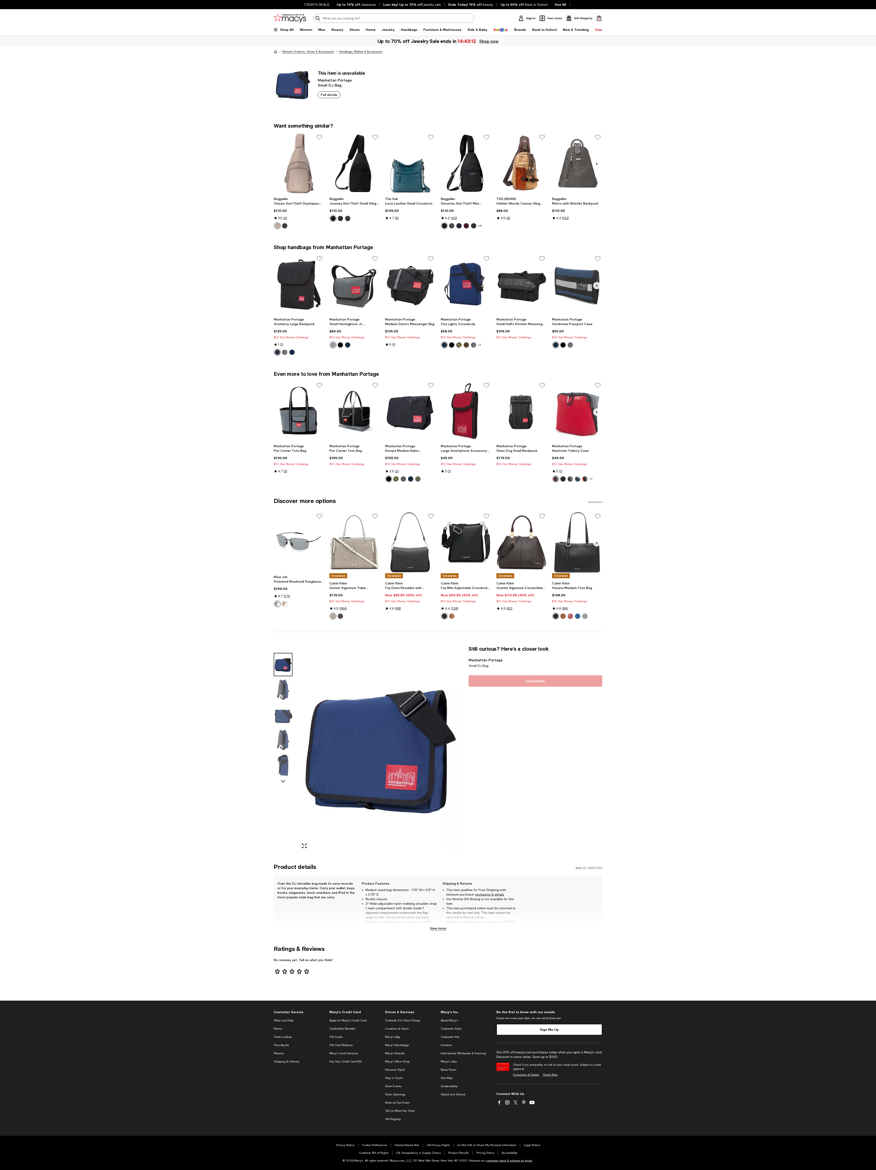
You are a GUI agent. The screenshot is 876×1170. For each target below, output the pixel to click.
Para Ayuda (281, 1045)
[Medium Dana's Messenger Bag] (410, 284)
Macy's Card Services (343, 1053)
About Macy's (449, 1020)
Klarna (278, 1028)
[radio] (277, 225)
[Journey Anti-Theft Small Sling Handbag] (354, 163)
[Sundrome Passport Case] (577, 284)
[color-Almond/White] (333, 616)
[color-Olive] (418, 479)
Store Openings (395, 1094)
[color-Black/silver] (555, 616)
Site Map (446, 1078)
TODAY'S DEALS (316, 4)
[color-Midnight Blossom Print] (347, 218)
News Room (448, 1069)
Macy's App (392, 1037)
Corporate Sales (451, 1028)
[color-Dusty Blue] (585, 616)
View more (438, 928)
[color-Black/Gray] (570, 479)
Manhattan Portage (335, 80)
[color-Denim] (577, 616)
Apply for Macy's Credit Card (348, 1020)
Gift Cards (335, 1037)
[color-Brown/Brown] (284, 604)
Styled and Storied (453, 1094)
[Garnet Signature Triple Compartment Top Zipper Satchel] (354, 542)
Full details (329, 95)
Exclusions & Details (526, 1074)
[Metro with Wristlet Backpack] (577, 163)
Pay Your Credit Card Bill (345, 1061)
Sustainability (449, 1086)
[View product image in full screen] (304, 846)
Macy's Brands (394, 1053)
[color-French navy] (459, 226)
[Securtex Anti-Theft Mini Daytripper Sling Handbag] (466, 163)
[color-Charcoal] (451, 226)
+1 (479, 345)
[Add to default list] (319, 137)
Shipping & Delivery (286, 1061)
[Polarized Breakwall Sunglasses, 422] (299, 542)
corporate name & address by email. (509, 1160)
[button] (368, 749)
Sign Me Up (549, 1029)
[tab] (283, 664)
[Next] (596, 164)
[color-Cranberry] (570, 616)
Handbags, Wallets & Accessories (360, 51)
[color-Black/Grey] (277, 604)
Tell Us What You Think (400, 1110)
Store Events (393, 1086)
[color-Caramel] (451, 616)
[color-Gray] (284, 352)
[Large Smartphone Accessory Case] (466, 411)
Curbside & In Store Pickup (402, 1020)
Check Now (550, 1074)
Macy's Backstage (397, 1045)
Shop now (489, 41)
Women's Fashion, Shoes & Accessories (308, 51)
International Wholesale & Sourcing (463, 1053)
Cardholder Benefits (342, 1028)
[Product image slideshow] (380, 749)
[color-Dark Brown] (466, 345)
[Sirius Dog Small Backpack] (521, 411)
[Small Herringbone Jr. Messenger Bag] (354, 284)
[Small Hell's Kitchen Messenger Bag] (521, 284)
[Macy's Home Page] (290, 18)
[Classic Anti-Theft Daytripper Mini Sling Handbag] (299, 163)
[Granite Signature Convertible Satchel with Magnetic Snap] (521, 542)
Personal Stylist (395, 1069)
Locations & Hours (397, 1028)
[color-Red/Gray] (555, 479)
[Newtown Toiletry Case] (577, 411)
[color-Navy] (292, 352)
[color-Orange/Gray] (585, 479)
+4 (480, 225)
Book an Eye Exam (397, 1102)
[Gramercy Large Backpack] (299, 284)
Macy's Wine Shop (397, 1061)
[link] (299, 213)
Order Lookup (283, 1037)
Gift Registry (393, 1119)
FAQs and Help (283, 1020)
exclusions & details (489, 894)
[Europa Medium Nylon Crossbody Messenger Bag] (410, 411)
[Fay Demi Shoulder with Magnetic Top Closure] (410, 542)
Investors (446, 1045)
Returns (279, 1053)
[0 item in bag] (599, 18)
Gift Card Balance (341, 1045)
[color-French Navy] (340, 218)
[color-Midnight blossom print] (473, 226)
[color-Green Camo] (459, 345)
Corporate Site (450, 1037)
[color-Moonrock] (277, 226)
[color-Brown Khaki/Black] (340, 616)
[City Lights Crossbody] (466, 284)
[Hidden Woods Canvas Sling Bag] (521, 163)
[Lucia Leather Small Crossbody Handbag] (410, 163)
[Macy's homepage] (275, 51)
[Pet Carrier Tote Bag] (299, 411)
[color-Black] (333, 218)
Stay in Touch (394, 1078)
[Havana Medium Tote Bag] (577, 542)
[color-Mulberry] (466, 226)
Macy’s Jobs (449, 1061)
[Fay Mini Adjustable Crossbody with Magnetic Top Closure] (466, 542)
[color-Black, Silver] (444, 616)
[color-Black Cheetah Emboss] (284, 226)
